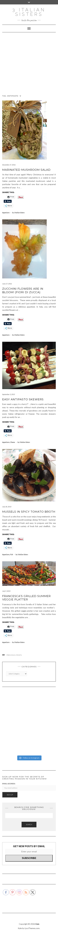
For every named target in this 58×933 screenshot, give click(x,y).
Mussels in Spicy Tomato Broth (28, 511)
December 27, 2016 (8, 165)
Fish (11, 554)
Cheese (12, 442)
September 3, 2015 (8, 394)
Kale (37, 924)
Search (29, 824)
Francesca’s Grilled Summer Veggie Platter (26, 598)
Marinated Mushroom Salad (26, 169)
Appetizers (6, 213)
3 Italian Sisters (29, 12)
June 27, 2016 (7, 284)
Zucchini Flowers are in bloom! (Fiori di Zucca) (22, 290)
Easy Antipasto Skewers (23, 399)
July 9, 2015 (6, 591)
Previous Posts (14, 655)
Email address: (8, 784)
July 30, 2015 (6, 507)
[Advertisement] (29, 62)
